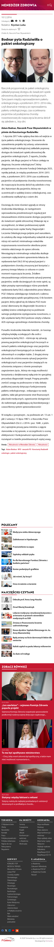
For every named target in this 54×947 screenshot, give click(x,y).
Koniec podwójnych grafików (26, 569)
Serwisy (22, 824)
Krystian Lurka (18, 25)
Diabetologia (12, 880)
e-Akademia (23, 841)
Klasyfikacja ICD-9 (43, 852)
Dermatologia (12, 877)
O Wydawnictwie (7, 824)
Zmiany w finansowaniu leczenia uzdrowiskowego (27, 624)
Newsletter (5, 830)
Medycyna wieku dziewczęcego (27, 532)
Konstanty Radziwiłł (40, 449)
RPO (19, 449)
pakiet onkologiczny (18, 453)
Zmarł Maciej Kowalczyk (23, 607)
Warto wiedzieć (12, 916)
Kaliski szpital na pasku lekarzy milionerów (32, 646)
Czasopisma (23, 827)
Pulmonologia (12, 897)
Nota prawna (6, 846)
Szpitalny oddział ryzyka (23, 554)
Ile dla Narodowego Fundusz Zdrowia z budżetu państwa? (30, 561)
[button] (49, 5)
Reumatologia (12, 888)
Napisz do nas (6, 844)
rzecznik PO (26, 449)
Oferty (3, 827)
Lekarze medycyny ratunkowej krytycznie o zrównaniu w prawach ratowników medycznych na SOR (32, 615)
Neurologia (11, 886)
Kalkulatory (41, 849)
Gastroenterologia (13, 894)
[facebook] (16, 21)
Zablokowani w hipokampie (25, 539)
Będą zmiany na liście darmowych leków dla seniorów (32, 639)
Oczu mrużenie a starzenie (24, 584)
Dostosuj (40, 827)
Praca (3, 835)
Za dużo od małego (21, 653)
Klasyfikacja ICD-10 (44, 855)
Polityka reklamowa (8, 841)
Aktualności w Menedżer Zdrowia (22, 444)
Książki (21, 830)
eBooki (21, 833)
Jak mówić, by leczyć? (22, 576)
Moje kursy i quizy (43, 841)
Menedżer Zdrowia (14, 869)
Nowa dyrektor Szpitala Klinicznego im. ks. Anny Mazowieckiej (32, 631)
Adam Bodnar (11, 449)
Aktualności (43, 444)
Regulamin (5, 849)
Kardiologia (11, 891)
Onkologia (11, 883)
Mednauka (23, 844)
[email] (12, 21)
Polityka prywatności (8, 838)
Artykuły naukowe (43, 846)
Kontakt (4, 833)
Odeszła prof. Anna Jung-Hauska (27, 599)
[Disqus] (27, 489)
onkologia (5, 453)
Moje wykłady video (44, 838)
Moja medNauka (43, 824)
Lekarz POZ (11, 872)
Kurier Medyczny (13, 902)
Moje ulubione (42, 830)
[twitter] (20, 21)
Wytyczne (40, 844)
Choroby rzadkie (13, 875)
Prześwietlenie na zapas (23, 546)
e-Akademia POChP (38, 869)
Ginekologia (11, 900)
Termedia (49, 941)
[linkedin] (24, 21)
